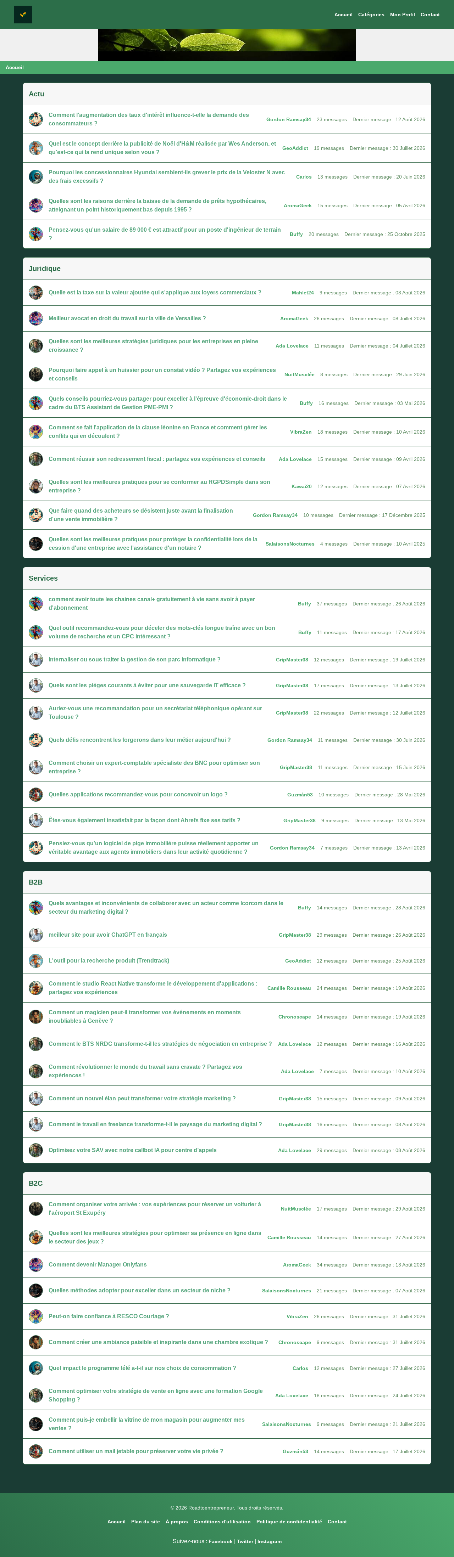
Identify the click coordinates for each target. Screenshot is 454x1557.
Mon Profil (402, 14)
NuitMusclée (299, 374)
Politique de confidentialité (289, 1521)
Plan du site (145, 1521)
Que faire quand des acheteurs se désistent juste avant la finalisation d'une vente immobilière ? (141, 515)
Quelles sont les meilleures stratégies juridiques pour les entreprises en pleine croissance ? (153, 345)
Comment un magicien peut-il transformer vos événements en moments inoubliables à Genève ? (145, 1016)
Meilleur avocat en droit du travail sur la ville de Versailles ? (127, 318)
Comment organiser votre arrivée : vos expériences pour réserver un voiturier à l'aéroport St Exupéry (155, 1208)
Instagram (270, 1541)
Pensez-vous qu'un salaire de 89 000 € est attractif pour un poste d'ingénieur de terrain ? (165, 234)
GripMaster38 (292, 659)
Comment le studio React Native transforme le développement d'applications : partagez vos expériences (153, 988)
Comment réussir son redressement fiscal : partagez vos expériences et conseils (157, 459)
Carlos (304, 177)
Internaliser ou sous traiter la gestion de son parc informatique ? (135, 659)
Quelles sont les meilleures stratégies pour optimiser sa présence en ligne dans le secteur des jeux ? (155, 1237)
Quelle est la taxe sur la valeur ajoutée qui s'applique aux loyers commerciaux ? (155, 292)
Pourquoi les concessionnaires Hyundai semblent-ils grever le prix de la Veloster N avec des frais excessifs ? (167, 176)
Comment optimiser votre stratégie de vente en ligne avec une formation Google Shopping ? (156, 1395)
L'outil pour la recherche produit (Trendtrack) (109, 961)
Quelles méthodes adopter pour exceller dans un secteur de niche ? (140, 1290)
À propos (177, 1521)
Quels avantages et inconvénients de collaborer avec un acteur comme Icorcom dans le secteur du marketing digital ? (166, 907)
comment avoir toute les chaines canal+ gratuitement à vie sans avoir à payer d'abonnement (152, 603)
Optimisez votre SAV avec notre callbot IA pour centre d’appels (133, 1150)
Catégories (371, 14)
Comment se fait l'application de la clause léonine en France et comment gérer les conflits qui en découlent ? (158, 431)
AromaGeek (298, 205)
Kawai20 (302, 486)
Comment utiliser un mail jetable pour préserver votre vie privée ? (136, 1451)
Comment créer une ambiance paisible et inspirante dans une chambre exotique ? (158, 1342)
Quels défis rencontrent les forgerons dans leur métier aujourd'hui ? (140, 740)
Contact (430, 14)
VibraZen (301, 432)
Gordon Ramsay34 (288, 119)
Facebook (221, 1541)
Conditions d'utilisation (222, 1521)
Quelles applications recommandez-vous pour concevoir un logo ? (138, 794)
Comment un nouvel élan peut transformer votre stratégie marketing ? (142, 1098)
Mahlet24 (303, 292)
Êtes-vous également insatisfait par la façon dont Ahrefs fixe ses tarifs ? (144, 820)
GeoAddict (295, 148)
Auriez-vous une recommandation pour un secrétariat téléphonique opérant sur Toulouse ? (155, 712)
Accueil (343, 14)
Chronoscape (294, 1017)
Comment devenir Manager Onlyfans (98, 1265)
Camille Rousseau (289, 988)
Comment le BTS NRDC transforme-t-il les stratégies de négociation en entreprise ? (160, 1044)
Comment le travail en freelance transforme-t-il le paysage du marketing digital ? (155, 1124)
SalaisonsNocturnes (290, 544)
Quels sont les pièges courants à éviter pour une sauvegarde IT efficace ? (147, 685)
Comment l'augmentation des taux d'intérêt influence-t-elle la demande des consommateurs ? (149, 119)
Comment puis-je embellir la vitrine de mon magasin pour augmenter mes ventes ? (147, 1424)
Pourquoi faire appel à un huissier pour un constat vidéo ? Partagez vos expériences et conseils (162, 374)
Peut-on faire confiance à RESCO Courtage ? (109, 1316)
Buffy (296, 234)
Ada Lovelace (292, 346)
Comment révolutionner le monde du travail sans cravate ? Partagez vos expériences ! (145, 1071)
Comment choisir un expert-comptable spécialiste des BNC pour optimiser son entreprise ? (154, 767)
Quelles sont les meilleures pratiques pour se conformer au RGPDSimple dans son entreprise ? (159, 486)
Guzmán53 (300, 794)
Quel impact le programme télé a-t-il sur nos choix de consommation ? (142, 1368)
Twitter (245, 1541)
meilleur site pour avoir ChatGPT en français (108, 935)
